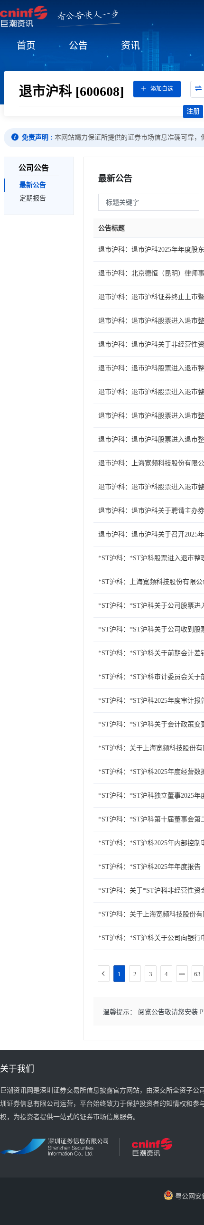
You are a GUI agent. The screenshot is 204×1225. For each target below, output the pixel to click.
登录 (171, 111)
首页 (26, 45)
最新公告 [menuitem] (32, 184)
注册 (193, 111)
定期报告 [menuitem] (32, 198)
